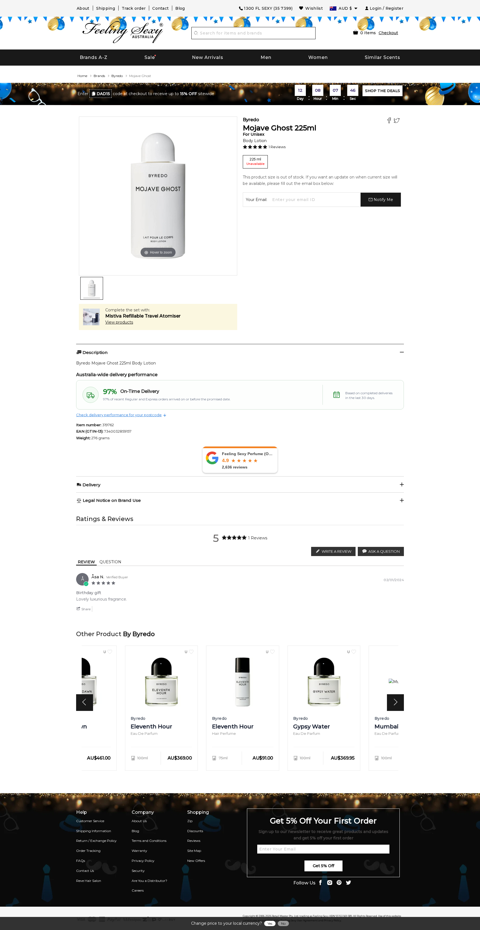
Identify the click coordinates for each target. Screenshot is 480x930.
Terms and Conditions (149, 841)
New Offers (196, 861)
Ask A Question (384, 551)
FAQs (80, 861)
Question (110, 561)
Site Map (194, 851)
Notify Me (382, 199)
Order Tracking (88, 851)
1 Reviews (277, 147)
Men (266, 57)
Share (86, 609)
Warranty (139, 851)
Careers (138, 890)
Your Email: (256, 199)
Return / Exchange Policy (96, 841)
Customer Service (90, 821)
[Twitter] (397, 121)
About (83, 8)
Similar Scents (382, 57)
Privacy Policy (143, 861)
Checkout (388, 32)
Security (138, 871)
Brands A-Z (94, 57)
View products (119, 322)
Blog (180, 8)
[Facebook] (390, 121)
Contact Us (85, 871)
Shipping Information (93, 831)
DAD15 (103, 93)
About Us (139, 821)
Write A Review (336, 551)
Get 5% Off (323, 865)
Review (86, 561)
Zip (189, 821)
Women (318, 57)
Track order (134, 8)
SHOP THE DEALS (382, 90)
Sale (149, 57)
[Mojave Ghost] (91, 288)
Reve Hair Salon (88, 881)
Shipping (105, 8)
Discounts (195, 831)
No (283, 923)
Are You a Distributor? (149, 881)
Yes (270, 923)
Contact (160, 8)
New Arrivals (207, 57)
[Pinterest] (339, 883)
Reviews (193, 841)
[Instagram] (329, 883)
